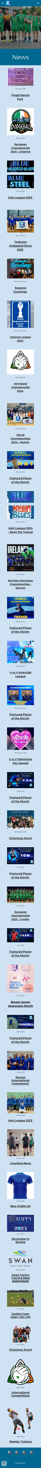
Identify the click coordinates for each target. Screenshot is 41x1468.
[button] (2, 3)
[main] (20, 57)
